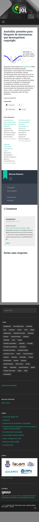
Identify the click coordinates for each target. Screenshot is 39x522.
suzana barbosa (23, 367)
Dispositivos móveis (19, 333)
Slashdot (26, 67)
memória (6, 357)
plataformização (8, 364)
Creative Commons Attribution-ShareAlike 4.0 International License (19, 496)
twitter (19, 370)
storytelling (13, 367)
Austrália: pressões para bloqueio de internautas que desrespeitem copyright (18, 36)
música (31, 357)
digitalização (7, 333)
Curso (26, 330)
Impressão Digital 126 (10, 417)
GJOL (13, 340)
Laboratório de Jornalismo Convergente (17, 423)
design (32, 330)
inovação (30, 343)
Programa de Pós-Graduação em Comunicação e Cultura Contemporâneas (20, 428)
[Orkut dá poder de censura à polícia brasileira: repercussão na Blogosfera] (26, 130)
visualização (7, 374)
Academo (6, 420)
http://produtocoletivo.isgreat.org (17, 228)
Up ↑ (35, 508)
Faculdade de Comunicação (12, 432)
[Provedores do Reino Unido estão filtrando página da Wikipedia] (11, 129)
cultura (19, 330)
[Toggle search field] (36, 22)
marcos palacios (28, 353)
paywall (16, 360)
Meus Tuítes (6, 403)
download (30, 333)
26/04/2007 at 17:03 (12, 221)
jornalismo (23, 347)
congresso (12, 330)
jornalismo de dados (9, 350)
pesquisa (23, 360)
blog (5, 330)
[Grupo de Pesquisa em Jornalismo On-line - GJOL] (19, 9)
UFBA (25, 370)
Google (20, 340)
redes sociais (19, 364)
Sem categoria (12, 191)
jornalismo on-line (9, 353)
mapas (18, 353)
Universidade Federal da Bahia (13, 435)
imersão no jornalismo (10, 343)
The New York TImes (9, 370)
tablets (33, 367)
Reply (8, 243)
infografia (22, 343)
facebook (25, 336)
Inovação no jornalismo (10, 347)
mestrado (14, 357)
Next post (10, 200)
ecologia (6, 336)
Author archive (11, 179)
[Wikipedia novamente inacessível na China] (11, 154)
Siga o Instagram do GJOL (12, 438)
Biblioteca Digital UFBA (11, 442)
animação (29, 326)
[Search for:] (19, 310)
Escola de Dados (15, 336)
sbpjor (5, 367)
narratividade (7, 360)
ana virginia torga (18, 326)
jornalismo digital (23, 350)
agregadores (7, 326)
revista (28, 364)
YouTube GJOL (8, 445)
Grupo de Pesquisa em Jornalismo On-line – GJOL (19, 505)
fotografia (6, 340)
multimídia (23, 357)
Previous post (11, 197)
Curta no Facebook (9, 385)
